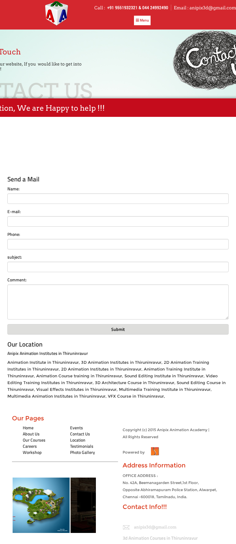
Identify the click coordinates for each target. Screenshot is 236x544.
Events (76, 427)
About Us (31, 434)
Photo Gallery (82, 452)
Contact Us (80, 434)
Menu (144, 20)
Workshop (32, 452)
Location (77, 440)
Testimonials (81, 446)
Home (28, 427)
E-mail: (14, 211)
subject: (14, 257)
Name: (13, 189)
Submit (118, 329)
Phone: (13, 234)
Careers (30, 446)
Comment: (16, 280)
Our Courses (34, 440)
